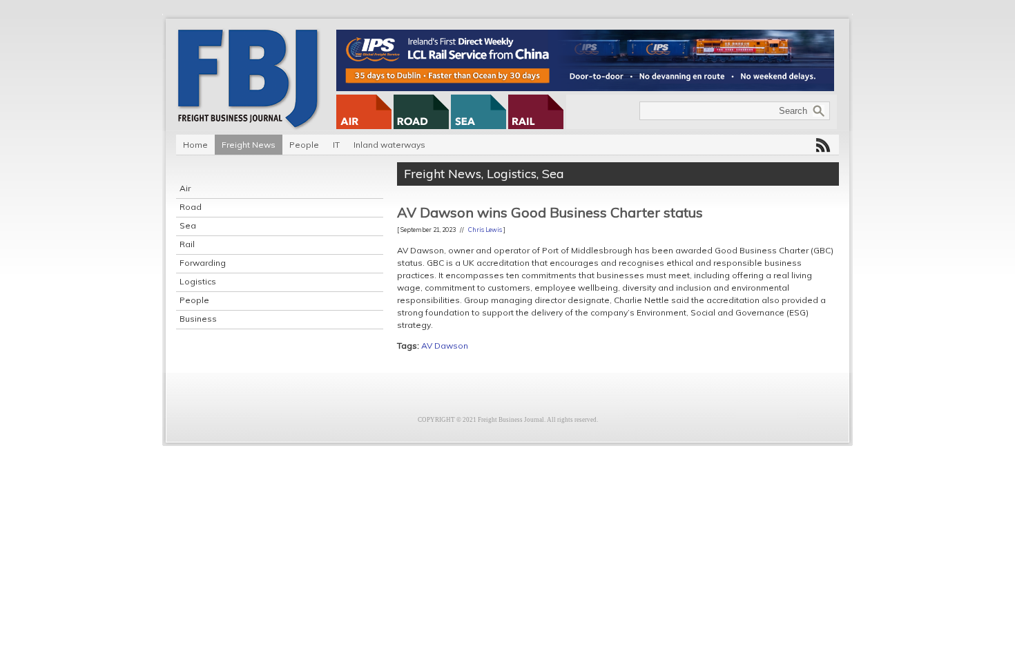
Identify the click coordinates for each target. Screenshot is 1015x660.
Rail (187, 244)
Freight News (249, 144)
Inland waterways (389, 144)
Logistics (198, 281)
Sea (188, 225)
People (304, 144)
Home (195, 144)
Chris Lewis (485, 229)
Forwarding (203, 263)
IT (336, 144)
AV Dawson (444, 345)
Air (185, 188)
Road (191, 207)
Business (198, 318)
